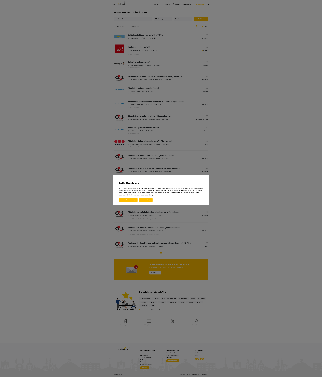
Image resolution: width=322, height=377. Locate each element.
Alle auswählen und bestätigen (128, 200)
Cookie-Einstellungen (146, 200)
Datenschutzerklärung (146, 195)
